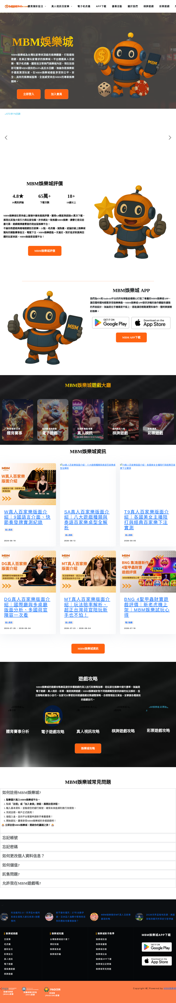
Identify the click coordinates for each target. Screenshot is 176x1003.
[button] (88, 793)
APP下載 (101, 6)
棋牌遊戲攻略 (123, 731)
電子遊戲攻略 (52, 732)
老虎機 (7, 944)
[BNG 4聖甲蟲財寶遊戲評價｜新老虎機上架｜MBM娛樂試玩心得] (148, 572)
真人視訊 (9, 530)
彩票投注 (8, 954)
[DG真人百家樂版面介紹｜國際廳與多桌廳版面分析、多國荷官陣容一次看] (28, 572)
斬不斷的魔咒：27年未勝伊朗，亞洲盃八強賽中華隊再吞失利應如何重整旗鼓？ (71, 916)
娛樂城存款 (101, 949)
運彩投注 (8, 949)
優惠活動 (117, 6)
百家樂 (7, 939)
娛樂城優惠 (101, 944)
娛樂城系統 (55, 949)
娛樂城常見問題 (103, 969)
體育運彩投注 (35, 6)
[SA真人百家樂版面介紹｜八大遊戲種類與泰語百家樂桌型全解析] (88, 484)
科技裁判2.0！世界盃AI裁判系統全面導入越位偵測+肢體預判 (25, 916)
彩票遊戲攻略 (158, 731)
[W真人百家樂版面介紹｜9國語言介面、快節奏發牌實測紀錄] (28, 484)
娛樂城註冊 (101, 939)
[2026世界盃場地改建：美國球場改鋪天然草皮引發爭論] (139, 917)
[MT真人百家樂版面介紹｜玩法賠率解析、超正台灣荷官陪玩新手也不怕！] (88, 572)
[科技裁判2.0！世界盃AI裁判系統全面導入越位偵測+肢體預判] (4, 917)
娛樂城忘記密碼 (103, 964)
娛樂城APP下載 (104, 959)
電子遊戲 (129, 622)
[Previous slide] (6, 138)
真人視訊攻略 (88, 731)
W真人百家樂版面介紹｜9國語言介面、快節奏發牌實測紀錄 (27, 517)
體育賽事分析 (17, 731)
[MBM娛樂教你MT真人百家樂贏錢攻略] (94, 917)
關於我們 (133, 6)
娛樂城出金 (101, 954)
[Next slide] (170, 138)
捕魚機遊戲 (9, 969)
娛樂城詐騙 (55, 954)
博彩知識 (54, 944)
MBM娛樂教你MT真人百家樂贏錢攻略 (116, 916)
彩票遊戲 (164, 6)
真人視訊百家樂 (60, 6)
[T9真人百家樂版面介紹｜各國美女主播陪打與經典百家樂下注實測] (148, 484)
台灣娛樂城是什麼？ (60, 939)
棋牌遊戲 (149, 6)
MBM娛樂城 (15, 6)
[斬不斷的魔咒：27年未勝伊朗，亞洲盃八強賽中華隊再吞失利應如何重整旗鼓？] (49, 917)
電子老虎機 (84, 6)
